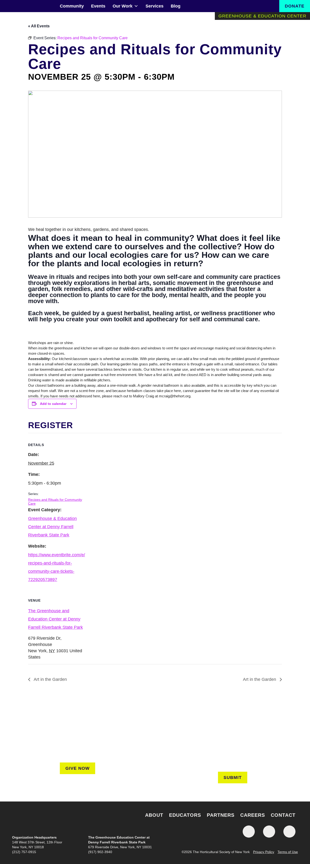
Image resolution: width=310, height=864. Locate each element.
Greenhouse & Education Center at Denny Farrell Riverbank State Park (52, 526)
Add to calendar (53, 404)
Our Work (122, 6)
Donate (294, 6)
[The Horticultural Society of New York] (155, 819)
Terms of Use (288, 852)
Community (72, 6)
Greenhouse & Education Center (262, 16)
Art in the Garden (50, 679)
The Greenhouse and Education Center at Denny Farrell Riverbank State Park (55, 619)
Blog (175, 6)
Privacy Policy (263, 852)
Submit (233, 777)
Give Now (77, 768)
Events (98, 6)
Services (154, 6)
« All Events (39, 26)
